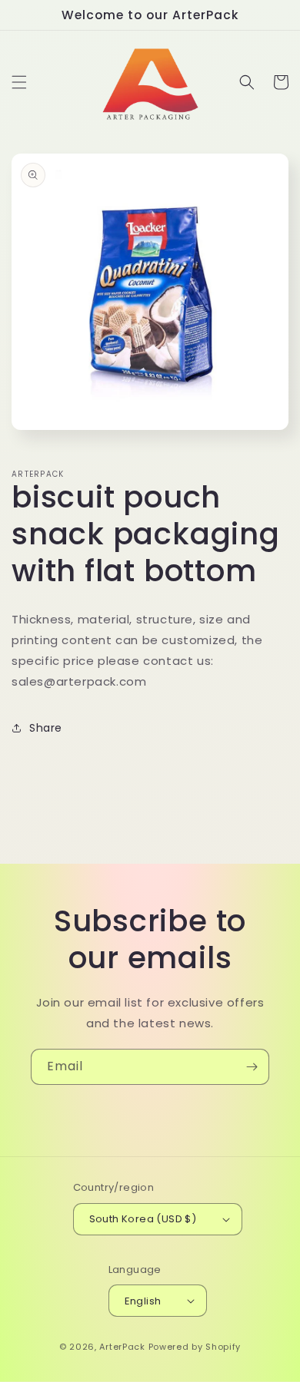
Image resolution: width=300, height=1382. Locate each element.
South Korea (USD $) (143, 1219)
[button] (19, 82)
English (143, 1301)
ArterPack (122, 1347)
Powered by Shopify (195, 1347)
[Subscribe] (251, 1067)
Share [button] (45, 728)
